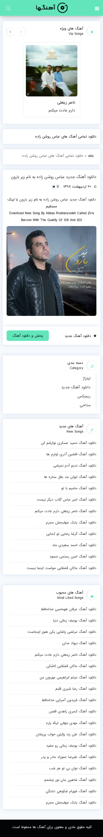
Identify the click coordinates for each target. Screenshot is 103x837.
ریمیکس (84, 396)
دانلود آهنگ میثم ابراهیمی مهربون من (68, 677)
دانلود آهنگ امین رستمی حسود (72, 556)
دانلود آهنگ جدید (76, 387)
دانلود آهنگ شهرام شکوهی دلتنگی (71, 791)
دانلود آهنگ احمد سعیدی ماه (74, 545)
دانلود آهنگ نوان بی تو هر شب (72, 768)
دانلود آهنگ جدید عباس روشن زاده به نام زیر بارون (53, 177)
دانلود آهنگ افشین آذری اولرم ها (71, 454)
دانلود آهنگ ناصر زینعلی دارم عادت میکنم (65, 511)
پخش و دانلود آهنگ (27, 335)
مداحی (85, 405)
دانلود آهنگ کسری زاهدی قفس (72, 711)
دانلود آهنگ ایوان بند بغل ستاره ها (70, 476)
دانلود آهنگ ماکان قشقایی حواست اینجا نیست (61, 568)
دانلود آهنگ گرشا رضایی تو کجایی (71, 533)
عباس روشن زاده (55, 199)
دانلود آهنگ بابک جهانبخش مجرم (71, 522)
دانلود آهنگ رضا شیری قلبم (75, 688)
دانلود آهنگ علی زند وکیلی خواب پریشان (66, 734)
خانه (91, 155)
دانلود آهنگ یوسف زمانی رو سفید (71, 745)
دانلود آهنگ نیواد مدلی (79, 643)
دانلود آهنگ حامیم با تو (78, 488)
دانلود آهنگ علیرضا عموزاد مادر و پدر (68, 757)
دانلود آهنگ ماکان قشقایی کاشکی (71, 666)
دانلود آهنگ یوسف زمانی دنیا (74, 620)
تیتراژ (87, 378)
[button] (97, 8)
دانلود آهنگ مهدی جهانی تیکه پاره (71, 723)
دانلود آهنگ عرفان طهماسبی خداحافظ (68, 609)
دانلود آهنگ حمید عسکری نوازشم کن (68, 443)
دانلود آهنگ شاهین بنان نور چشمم (70, 779)
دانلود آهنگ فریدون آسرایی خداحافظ (68, 700)
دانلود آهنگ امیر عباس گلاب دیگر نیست (66, 499)
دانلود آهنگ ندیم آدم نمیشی (74, 465)
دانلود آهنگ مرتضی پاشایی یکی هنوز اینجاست (61, 631)
